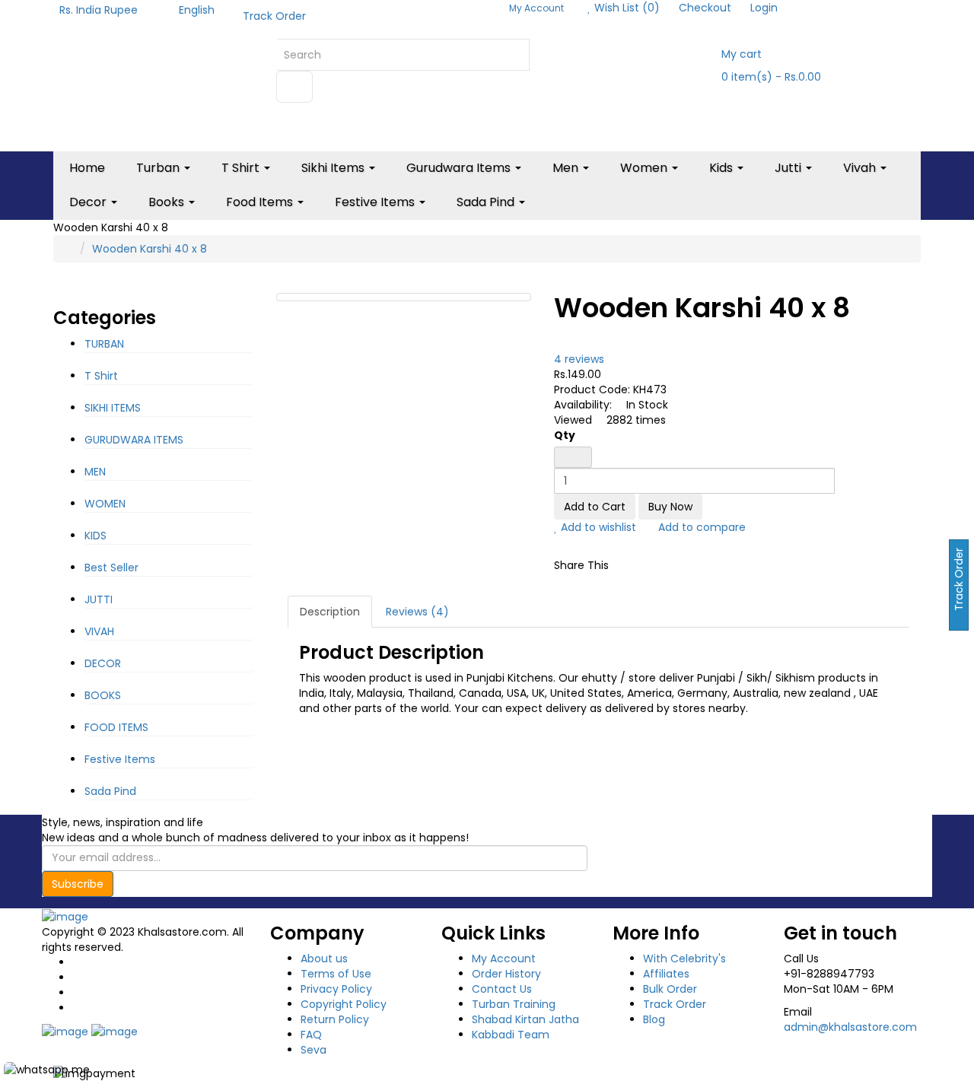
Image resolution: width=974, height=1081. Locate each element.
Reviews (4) (417, 611)
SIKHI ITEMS (112, 407)
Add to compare (700, 527)
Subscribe (77, 884)
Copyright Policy (344, 1004)
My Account (504, 958)
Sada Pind (110, 791)
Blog (654, 1019)
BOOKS (102, 695)
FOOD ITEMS (116, 727)
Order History (506, 973)
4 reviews (579, 359)
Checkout (705, 7)
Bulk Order (670, 989)
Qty (564, 435)
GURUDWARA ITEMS (133, 439)
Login (764, 7)
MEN (95, 471)
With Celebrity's (684, 958)
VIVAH (99, 631)
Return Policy (335, 1019)
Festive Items (119, 759)
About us (324, 958)
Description (330, 611)
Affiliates (666, 973)
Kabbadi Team (510, 1034)
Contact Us (502, 989)
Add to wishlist (597, 527)
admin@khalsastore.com (850, 1027)
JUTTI (98, 599)
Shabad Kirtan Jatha (525, 1019)
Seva (313, 1049)
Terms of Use (336, 973)
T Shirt (101, 375)
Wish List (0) (625, 7)
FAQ (311, 1034)
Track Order (274, 16)
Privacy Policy (336, 989)
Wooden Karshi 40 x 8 (149, 248)
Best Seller (111, 567)
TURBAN (104, 343)
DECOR (102, 663)
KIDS (95, 535)
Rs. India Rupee (101, 9)
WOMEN (105, 503)
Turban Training (513, 1004)
